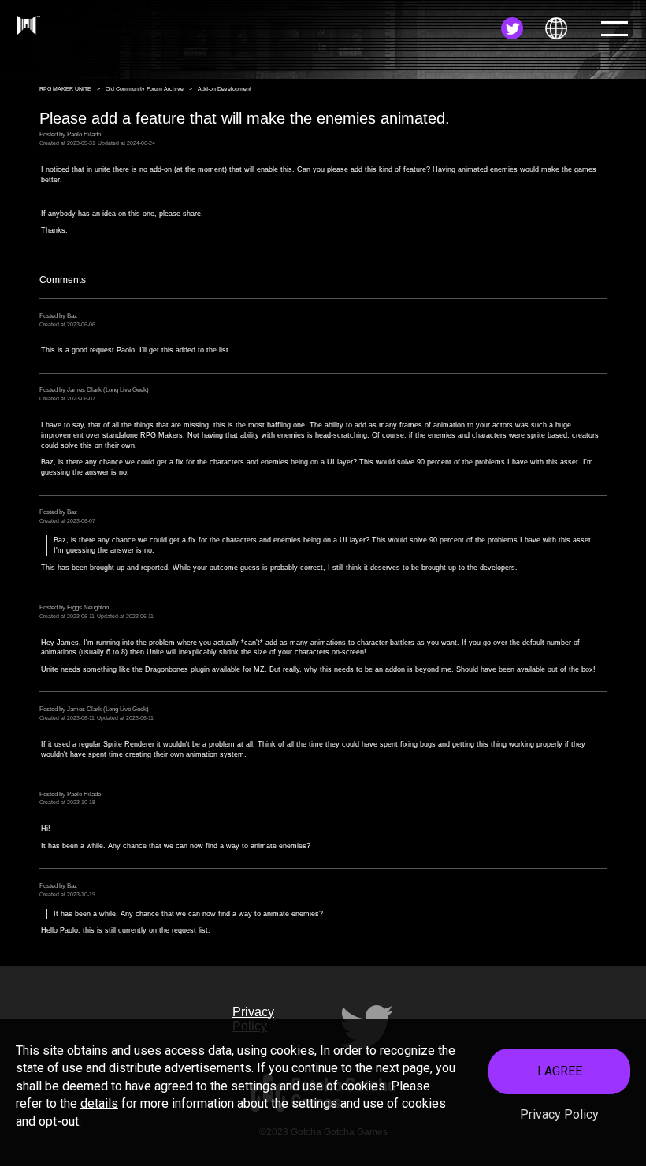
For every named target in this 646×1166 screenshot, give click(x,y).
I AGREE (559, 1071)
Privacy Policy (559, 1114)
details (99, 1103)
